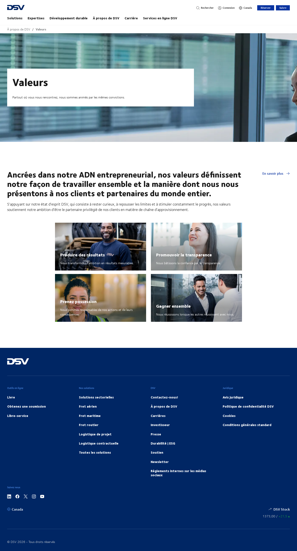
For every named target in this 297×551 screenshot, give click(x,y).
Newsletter (160, 461)
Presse (156, 434)
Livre (11, 397)
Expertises (36, 18)
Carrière (131, 18)
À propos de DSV (106, 18)
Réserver (266, 8)
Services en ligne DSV (160, 18)
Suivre (282, 8)
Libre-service (17, 415)
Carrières (158, 415)
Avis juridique (233, 397)
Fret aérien (88, 406)
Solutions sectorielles (96, 397)
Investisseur (160, 424)
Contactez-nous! (164, 397)
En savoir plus (273, 173)
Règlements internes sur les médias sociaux (178, 472)
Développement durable (69, 18)
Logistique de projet (95, 434)
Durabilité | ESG (163, 443)
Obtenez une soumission (26, 406)
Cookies (229, 416)
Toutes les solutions (95, 452)
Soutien (157, 452)
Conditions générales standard (247, 424)
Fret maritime (90, 415)
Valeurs (41, 29)
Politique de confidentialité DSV (248, 406)
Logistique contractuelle (98, 443)
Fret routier (88, 424)
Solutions (14, 18)
